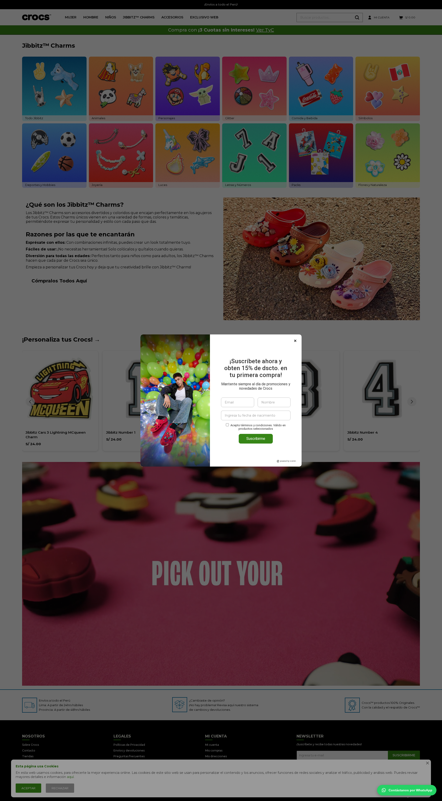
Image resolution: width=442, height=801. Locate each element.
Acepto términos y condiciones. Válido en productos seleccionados (258, 427)
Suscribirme (255, 438)
